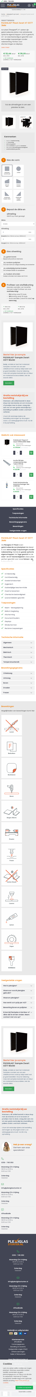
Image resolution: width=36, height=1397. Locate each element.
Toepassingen (18, 513)
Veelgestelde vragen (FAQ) (18, 1349)
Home (3, 14)
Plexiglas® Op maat (13, 14)
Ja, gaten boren (13, 258)
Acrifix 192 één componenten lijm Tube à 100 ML (20, 462)
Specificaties (18, 509)
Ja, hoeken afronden (15, 275)
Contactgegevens (18, 1344)
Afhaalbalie (18, 1342)
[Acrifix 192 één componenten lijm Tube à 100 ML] (6, 463)
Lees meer (5, 47)
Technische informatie (18, 517)
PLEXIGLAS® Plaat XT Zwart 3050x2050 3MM (21, 441)
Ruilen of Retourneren (18, 1354)
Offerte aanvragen (18, 1352)
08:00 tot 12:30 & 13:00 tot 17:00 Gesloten (18, 1263)
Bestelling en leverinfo (18, 1347)
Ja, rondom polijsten (18, 263)
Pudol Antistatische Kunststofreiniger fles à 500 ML (21, 484)
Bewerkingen (18, 526)
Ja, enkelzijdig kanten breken (15, 269)
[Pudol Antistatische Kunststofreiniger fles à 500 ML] (6, 485)
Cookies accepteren (24, 1388)
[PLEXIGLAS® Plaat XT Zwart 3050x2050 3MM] (6, 442)
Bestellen (8, 383)
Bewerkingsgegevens (18, 522)
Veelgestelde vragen (18, 531)
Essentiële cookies (25, 1392)
